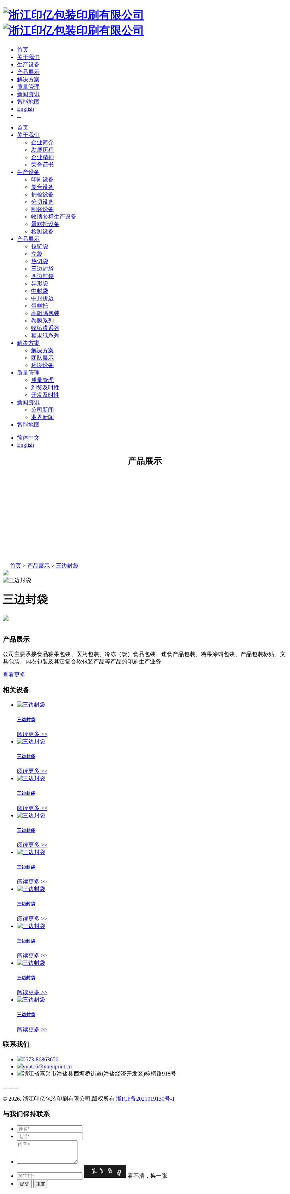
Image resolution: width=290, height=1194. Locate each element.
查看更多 (14, 675)
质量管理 (28, 87)
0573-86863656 (40, 1059)
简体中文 (28, 438)
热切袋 (39, 261)
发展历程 (42, 150)
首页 (22, 50)
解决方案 (28, 79)
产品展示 (28, 72)
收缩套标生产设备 (53, 217)
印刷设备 (42, 179)
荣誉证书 (42, 165)
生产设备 (28, 65)
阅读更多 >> (32, 734)
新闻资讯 (28, 94)
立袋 (36, 254)
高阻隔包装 (45, 313)
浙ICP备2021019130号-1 (145, 1099)
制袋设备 (42, 209)
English (25, 109)
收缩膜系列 (45, 328)
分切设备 (42, 202)
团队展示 (42, 358)
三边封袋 (42, 269)
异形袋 (39, 283)
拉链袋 (39, 246)
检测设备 (42, 231)
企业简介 (42, 142)
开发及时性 (45, 395)
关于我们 (28, 57)
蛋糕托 (39, 306)
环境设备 (42, 365)
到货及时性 (45, 387)
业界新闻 (42, 417)
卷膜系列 (42, 321)
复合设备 (42, 187)
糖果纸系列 (45, 335)
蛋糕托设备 (45, 224)
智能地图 (28, 102)
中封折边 (42, 298)
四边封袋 (42, 276)
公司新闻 (42, 410)
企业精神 (42, 157)
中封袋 (39, 291)
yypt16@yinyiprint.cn (47, 1066)
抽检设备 (42, 194)
